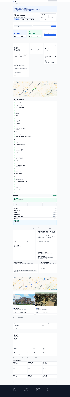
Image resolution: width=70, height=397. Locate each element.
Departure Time (15, 43)
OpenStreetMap (53, 96)
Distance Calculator (38, 388)
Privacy (48, 390)
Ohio (19, 3)
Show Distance (54, 26)
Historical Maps (26, 390)
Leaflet (50, 96)
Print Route (32, 19)
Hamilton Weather (48, 56)
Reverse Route (17, 19)
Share (27, 19)
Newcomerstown (23, 3)
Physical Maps (26, 388)
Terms (47, 389)
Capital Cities (14, 390)
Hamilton (38, 308)
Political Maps (25, 389)
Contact (48, 391)
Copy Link (23, 19)
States (13, 389)
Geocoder (37, 389)
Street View (37, 390)
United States (16, 3)
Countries (14, 388)
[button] (44, 84)
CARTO (56, 96)
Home (13, 3)
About (47, 388)
